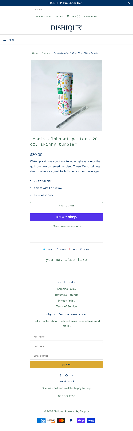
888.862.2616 (43, 16)
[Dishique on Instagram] (66, 375)
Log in (59, 16)
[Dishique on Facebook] (60, 375)
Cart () (74, 16)
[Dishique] (66, 28)
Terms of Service (66, 306)
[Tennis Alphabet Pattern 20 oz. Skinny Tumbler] (66, 95)
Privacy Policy (66, 300)
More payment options (67, 226)
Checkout (90, 16)
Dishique (59, 411)
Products (46, 53)
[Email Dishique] (72, 375)
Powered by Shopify (77, 411)
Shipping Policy (66, 289)
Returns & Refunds (66, 294)
